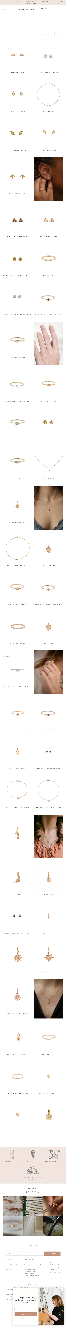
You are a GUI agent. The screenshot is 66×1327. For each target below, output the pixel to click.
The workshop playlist (55, 1267)
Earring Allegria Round (49, 440)
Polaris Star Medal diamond (17, 972)
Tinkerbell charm (49, 894)
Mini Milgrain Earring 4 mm (48, 1093)
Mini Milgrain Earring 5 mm (17, 1132)
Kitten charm (17, 894)
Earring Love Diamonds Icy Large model (17, 314)
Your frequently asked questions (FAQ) (33, 1265)
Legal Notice (27, 1280)
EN (59, 18)
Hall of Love (53, 1263)
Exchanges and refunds (30, 1271)
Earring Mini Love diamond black (48, 769)
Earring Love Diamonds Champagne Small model (17, 276)
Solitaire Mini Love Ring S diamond (17, 401)
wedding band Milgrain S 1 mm (17, 1093)
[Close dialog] (62, 1289)
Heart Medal (48, 643)
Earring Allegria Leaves (17, 193)
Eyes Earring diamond (17, 72)
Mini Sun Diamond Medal (17, 522)
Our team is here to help (11, 1265)
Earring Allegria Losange (17, 150)
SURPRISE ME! (25, 1314)
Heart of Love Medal (49, 565)
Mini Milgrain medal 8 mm (48, 1132)
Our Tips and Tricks (54, 1265)
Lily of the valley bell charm (17, 1054)
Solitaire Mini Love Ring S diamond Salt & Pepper (17, 730)
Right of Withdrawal (29, 1273)
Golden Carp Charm (17, 851)
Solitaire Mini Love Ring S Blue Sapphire (48, 604)
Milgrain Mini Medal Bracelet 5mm (17, 807)
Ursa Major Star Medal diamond (48, 972)
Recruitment (8, 1269)
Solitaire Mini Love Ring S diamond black (49, 314)
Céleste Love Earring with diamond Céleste (17, 933)
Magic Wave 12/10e (48, 1054)
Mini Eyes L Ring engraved (17, 604)
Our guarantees (9, 1267)
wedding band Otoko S (17, 643)
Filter (60, 34)
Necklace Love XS (49, 479)
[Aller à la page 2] (38, 1140)
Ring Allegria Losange (17, 358)
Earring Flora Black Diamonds (17, 237)
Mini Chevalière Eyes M (48, 401)
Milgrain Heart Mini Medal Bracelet (48, 807)
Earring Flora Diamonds (48, 237)
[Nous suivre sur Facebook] (51, 1272)
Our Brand (8, 1263)
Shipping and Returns (29, 1269)
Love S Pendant (48, 933)
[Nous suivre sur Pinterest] (59, 1272)
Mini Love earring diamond (49, 72)
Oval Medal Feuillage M (17, 769)
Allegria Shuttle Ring (17, 479)
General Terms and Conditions (31, 1275)
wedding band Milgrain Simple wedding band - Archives (17, 687)
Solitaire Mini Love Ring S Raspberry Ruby (49, 730)
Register (52, 1253)
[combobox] (60, 18)
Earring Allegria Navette (48, 150)
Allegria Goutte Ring (17, 440)
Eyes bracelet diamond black (17, 565)
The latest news (53, 1269)
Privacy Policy (27, 1278)
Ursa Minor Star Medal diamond (17, 1013)
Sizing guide (27, 1267)
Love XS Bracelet (48, 111)
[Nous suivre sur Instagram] (55, 1272)
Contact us (27, 1263)
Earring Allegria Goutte (17, 111)
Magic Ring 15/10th (48, 276)
